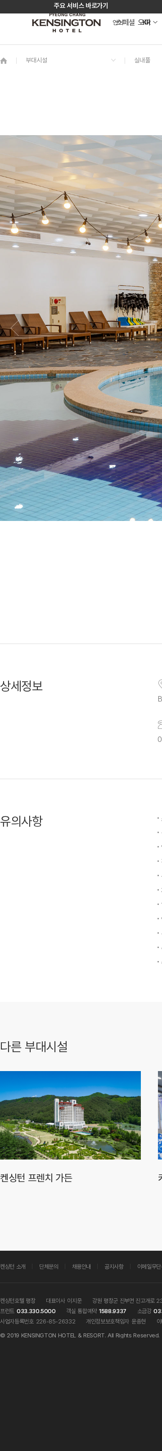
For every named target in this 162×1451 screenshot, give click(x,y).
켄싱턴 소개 (13, 1266)
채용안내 (81, 1266)
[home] (3, 60)
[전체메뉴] (146, 47)
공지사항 (114, 1266)
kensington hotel (68, 22)
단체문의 (48, 1266)
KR (146, 22)
